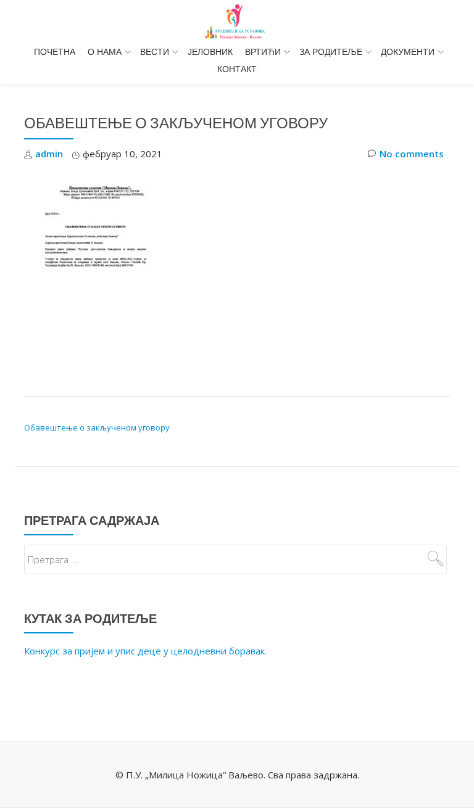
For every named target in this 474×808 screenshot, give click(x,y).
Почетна (54, 52)
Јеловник (210, 52)
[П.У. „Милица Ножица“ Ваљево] (236, 21)
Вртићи (263, 52)
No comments (412, 153)
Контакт (237, 69)
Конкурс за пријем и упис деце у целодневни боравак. (145, 651)
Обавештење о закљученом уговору (97, 427)
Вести (154, 52)
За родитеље (330, 52)
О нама (105, 52)
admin (49, 153)
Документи (407, 52)
